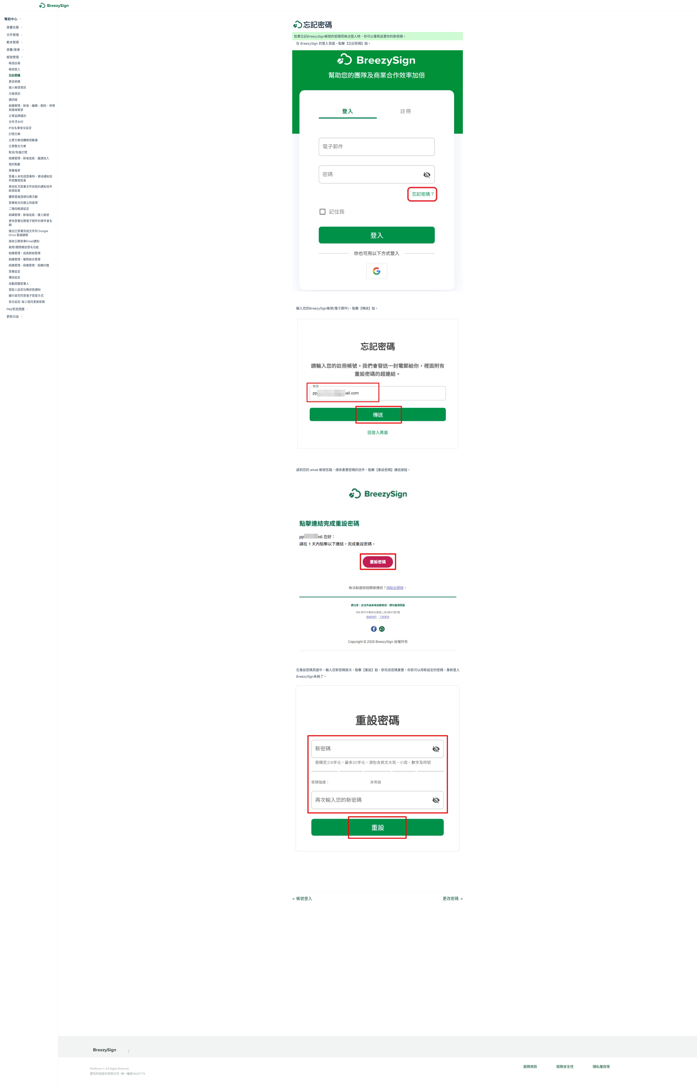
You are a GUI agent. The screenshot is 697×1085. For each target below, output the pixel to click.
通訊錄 (13, 99)
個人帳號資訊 (17, 87)
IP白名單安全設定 (20, 128)
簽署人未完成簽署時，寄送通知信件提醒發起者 (30, 178)
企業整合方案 (17, 146)
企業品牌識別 (17, 116)
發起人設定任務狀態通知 (25, 289)
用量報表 (14, 170)
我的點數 (14, 164)
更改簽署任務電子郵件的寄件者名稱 (30, 223)
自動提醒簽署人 (19, 283)
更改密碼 (14, 81)
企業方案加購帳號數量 (23, 140)
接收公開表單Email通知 (24, 241)
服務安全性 (565, 1066)
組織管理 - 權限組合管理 (24, 259)
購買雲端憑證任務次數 (23, 196)
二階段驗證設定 (19, 208)
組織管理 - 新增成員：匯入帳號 (29, 215)
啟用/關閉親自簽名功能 (24, 247)
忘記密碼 (14, 75)
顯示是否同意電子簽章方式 (26, 295)
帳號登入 (14, 69)
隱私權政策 (601, 1066)
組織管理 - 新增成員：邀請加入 (29, 158)
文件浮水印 (16, 122)
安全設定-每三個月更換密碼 (27, 302)
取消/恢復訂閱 (18, 152)
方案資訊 (14, 93)
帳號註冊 (14, 63)
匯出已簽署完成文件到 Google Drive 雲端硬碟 (28, 233)
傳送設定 (14, 277)
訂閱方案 (14, 134)
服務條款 (530, 1066)
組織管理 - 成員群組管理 (24, 253)
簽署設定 (14, 271)
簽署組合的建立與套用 (23, 202)
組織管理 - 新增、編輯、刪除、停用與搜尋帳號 (32, 107)
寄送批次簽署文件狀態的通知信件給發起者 (30, 188)
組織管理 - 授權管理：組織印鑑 (29, 265)
